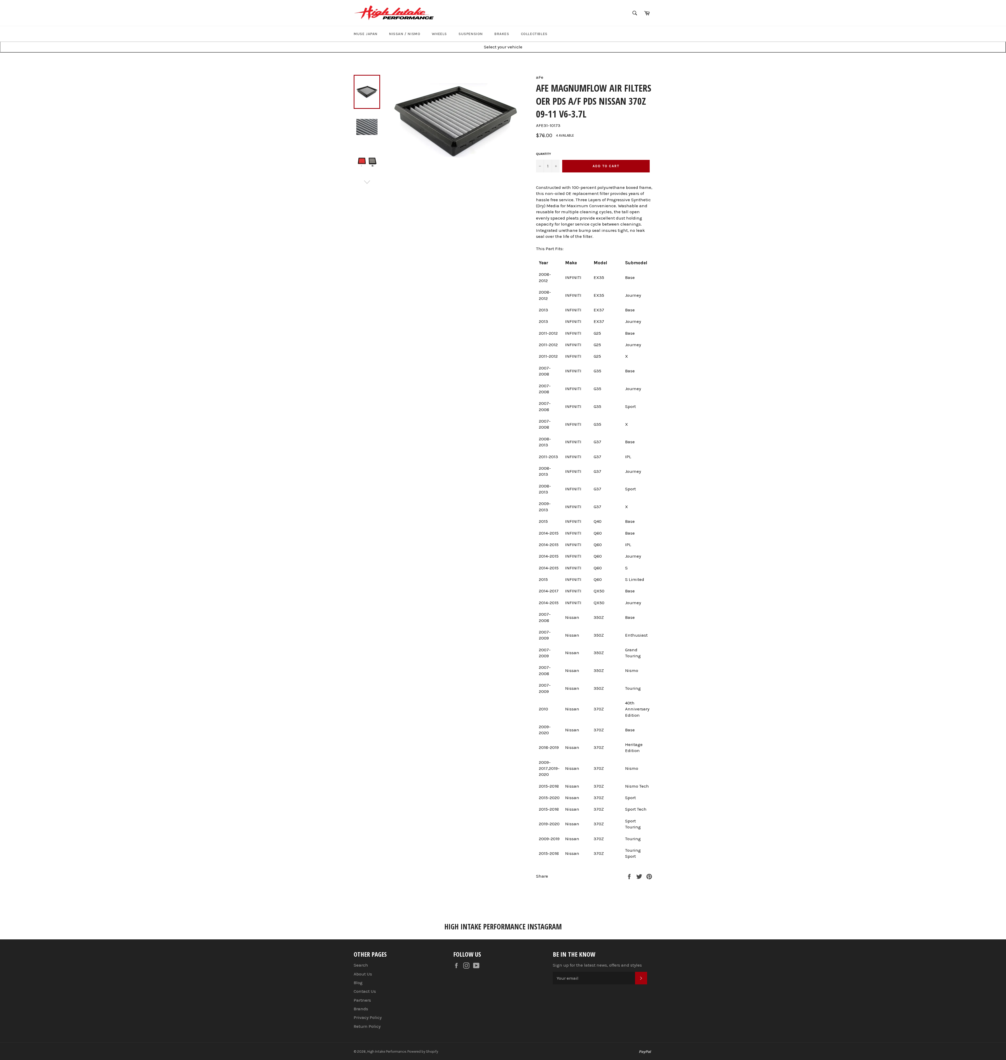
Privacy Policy (368, 1017)
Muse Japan (366, 34)
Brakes (501, 34)
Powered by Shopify (422, 1051)
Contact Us (365, 991)
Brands (361, 1008)
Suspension (470, 34)
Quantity (543, 154)
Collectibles (534, 34)
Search (361, 965)
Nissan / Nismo (404, 34)
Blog (358, 982)
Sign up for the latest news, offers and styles (597, 965)
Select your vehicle (503, 46)
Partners (362, 1000)
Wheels (439, 34)
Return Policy (367, 1026)
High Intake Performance (386, 1051)
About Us (363, 974)
